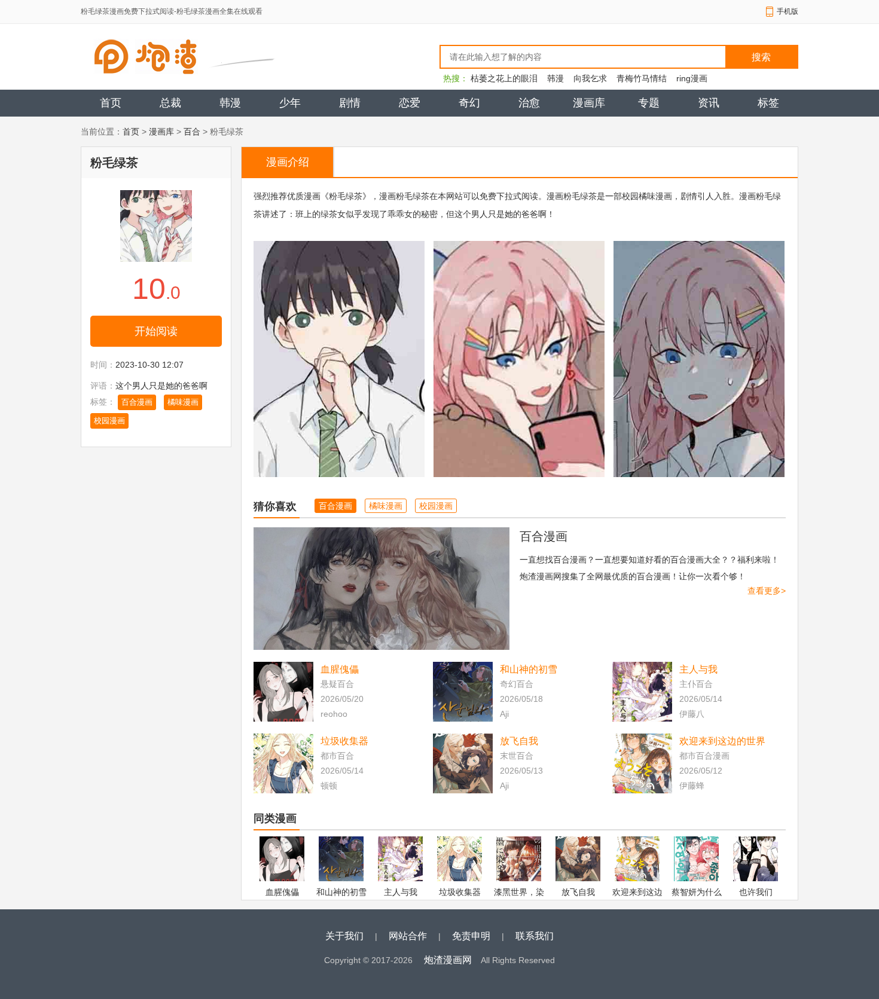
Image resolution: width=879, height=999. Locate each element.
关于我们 (344, 936)
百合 (192, 131)
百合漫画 (136, 402)
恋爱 (409, 103)
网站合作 (408, 936)
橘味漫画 (183, 402)
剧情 (350, 103)
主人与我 (698, 669)
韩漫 (555, 78)
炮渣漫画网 (448, 960)
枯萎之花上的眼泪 (504, 78)
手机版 (787, 11)
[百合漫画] (381, 588)
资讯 (708, 103)
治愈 (529, 103)
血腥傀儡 (340, 669)
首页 (110, 103)
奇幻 (469, 103)
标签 (768, 103)
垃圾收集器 (344, 741)
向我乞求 (590, 78)
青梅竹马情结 (641, 78)
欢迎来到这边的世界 (722, 741)
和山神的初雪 (528, 669)
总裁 (170, 103)
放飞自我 (519, 741)
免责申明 (471, 936)
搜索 (761, 57)
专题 (649, 103)
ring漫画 (691, 78)
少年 (290, 103)
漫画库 (589, 103)
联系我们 (534, 936)
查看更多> (766, 590)
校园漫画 (109, 420)
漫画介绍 (287, 162)
